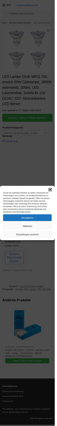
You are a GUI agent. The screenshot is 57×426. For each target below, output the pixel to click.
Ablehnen (27, 226)
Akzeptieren (27, 217)
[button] (50, 189)
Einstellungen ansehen (27, 234)
